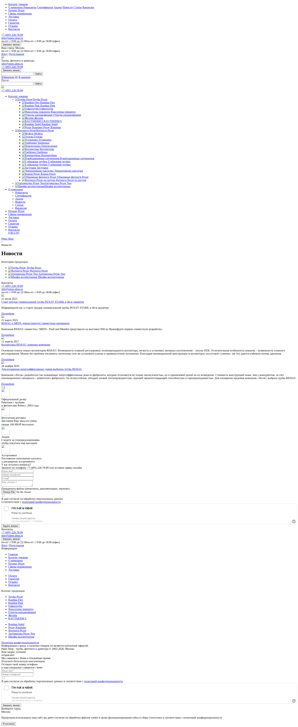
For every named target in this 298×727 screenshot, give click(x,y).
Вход (4, 54)
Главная (13, 554)
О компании (15, 7)
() (9, 77)
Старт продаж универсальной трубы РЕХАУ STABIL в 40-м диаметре (42, 301)
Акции (58, 7)
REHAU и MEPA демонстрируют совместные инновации (35, 323)
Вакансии (88, 7)
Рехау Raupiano (17, 627)
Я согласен (8, 724)
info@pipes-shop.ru (12, 38)
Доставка (13, 16)
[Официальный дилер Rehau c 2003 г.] (2, 57)
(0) (13, 232)
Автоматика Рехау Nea (58, 183)
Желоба (12, 615)
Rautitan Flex (15, 599)
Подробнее (7, 313)
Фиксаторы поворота (20, 609)
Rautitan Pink (15, 602)
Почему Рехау (16, 10)
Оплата (12, 19)
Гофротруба (15, 606)
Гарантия (13, 22)
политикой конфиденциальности (41, 501)
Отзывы (13, 25)
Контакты (14, 29)
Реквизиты (29, 7)
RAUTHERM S (17, 618)
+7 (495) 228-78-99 (12, 34)
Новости (68, 7)
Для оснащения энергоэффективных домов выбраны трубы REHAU (41, 369)
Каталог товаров (18, 4)
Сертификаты (45, 7)
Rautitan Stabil (16, 624)
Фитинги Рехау (45, 130)
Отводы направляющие (22, 612)
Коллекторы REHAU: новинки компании (25, 344)
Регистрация (16, 54)
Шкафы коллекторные (57, 186)
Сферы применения (20, 13)
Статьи (77, 7)
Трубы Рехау (40, 99)
